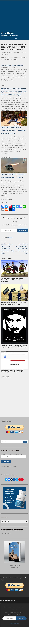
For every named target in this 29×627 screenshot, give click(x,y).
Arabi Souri (16, 52)
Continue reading (14, 623)
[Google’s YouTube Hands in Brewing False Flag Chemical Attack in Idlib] (14, 360)
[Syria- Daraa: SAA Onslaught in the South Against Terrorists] (14, 165)
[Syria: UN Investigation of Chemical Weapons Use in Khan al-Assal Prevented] (14, 118)
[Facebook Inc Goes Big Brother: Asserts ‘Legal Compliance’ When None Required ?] (14, 325)
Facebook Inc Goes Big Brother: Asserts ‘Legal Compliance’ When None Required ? (14, 346)
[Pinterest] (10, 206)
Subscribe (22, 230)
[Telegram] (17, 206)
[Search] (25, 442)
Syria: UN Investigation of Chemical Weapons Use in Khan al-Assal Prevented (13, 130)
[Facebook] (3, 206)
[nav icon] (15, 38)
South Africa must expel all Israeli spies (12, 65)
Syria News (7, 33)
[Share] (13, 209)
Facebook (10, 237)
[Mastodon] (21, 206)
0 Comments (5, 54)
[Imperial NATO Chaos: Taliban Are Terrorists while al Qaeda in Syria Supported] (14, 268)
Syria (22, 52)
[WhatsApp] (24, 206)
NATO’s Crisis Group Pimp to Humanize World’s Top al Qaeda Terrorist (13, 303)
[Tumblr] (10, 209)
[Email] (3, 209)
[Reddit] (6, 209)
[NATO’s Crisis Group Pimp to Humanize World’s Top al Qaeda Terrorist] (14, 292)
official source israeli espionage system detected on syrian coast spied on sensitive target (14, 92)
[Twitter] (6, 206)
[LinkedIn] (13, 206)
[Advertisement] (14, 15)
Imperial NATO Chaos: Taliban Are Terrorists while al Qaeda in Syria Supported (12, 279)
